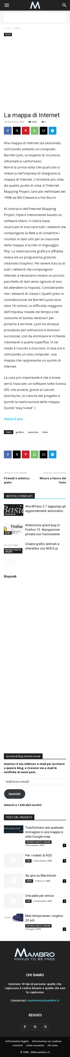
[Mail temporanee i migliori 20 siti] (13, 917)
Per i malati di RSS (38, 855)
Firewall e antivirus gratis (17, 480)
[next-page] (12, 562)
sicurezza (33, 432)
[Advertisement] (35, 17)
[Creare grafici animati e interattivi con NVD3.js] (13, 547)
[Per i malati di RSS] (13, 860)
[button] (6, 5)
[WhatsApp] (34, 131)
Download (10, 514)
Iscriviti (14, 794)
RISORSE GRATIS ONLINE (13, 550)
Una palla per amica (39, 896)
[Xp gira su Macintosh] (13, 880)
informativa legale (17, 1041)
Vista (45, 432)
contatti (17, 1045)
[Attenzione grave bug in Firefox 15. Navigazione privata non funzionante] (13, 529)
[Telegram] (52, 131)
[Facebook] (8, 131)
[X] (17, 131)
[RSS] (35, 1027)
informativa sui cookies (46, 1041)
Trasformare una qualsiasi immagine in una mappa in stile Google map (44, 832)
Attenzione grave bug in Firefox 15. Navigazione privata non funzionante (42, 529)
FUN (28, 860)
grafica (20, 432)
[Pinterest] (26, 131)
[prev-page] (6, 562)
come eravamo (35, 1045)
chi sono (52, 1045)
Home (7, 28)
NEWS (17, 28)
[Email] (43, 131)
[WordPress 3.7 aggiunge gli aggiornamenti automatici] (13, 510)
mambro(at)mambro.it (43, 1000)
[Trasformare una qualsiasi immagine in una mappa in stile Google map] (13, 829)
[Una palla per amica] (13, 900)
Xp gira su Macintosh (40, 875)
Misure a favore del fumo (53, 480)
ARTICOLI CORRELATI (19, 496)
